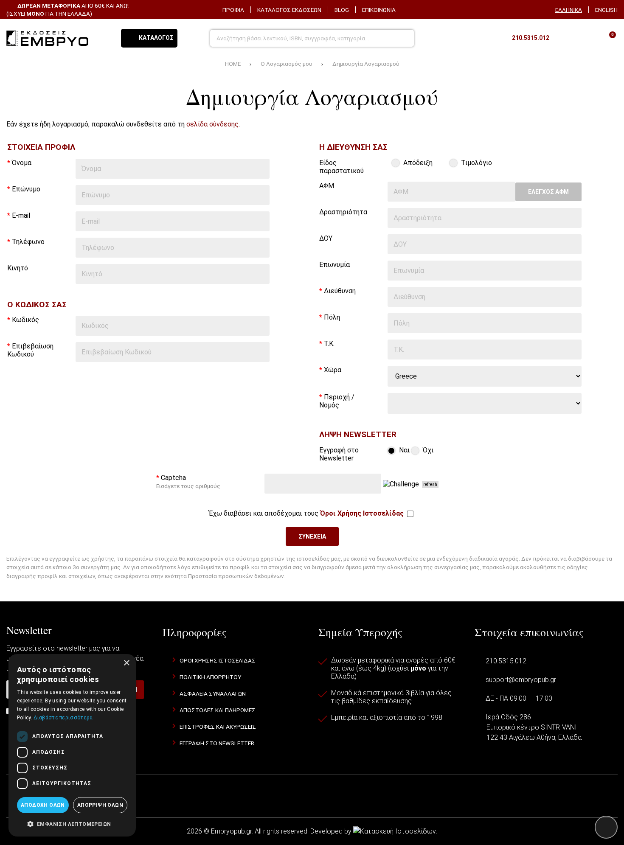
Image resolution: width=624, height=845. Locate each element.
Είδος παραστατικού (341, 167)
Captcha (188, 481)
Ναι (403, 450)
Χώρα (332, 370)
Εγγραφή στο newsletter (217, 743)
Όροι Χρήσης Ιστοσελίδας (218, 660)
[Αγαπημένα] (564, 38)
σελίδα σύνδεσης (212, 124)
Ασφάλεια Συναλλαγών (213, 693)
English (606, 9)
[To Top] (606, 827)
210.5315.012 (506, 661)
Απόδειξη (417, 163)
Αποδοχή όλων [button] (43, 805)
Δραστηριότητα (343, 212)
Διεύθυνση (340, 291)
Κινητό (17, 268)
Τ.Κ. (329, 344)
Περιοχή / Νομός (336, 401)
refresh (430, 484)
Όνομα (21, 163)
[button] (72, 823)
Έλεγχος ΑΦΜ (548, 191)
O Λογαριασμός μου (286, 63)
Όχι (427, 450)
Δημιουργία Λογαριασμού (365, 63)
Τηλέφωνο (28, 242)
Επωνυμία (334, 265)
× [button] (126, 663)
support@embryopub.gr (521, 680)
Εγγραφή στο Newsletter (339, 454)
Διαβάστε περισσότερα (63, 718)
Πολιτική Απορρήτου (210, 677)
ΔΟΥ (325, 238)
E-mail (21, 215)
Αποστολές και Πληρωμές (218, 710)
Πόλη (332, 317)
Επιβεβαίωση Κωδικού (30, 350)
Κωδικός (25, 320)
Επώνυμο (26, 189)
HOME (233, 63)
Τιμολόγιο (475, 163)
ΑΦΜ (326, 186)
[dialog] (72, 745)
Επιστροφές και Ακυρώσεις (218, 726)
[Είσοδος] (585, 38)
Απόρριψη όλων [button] (100, 805)
